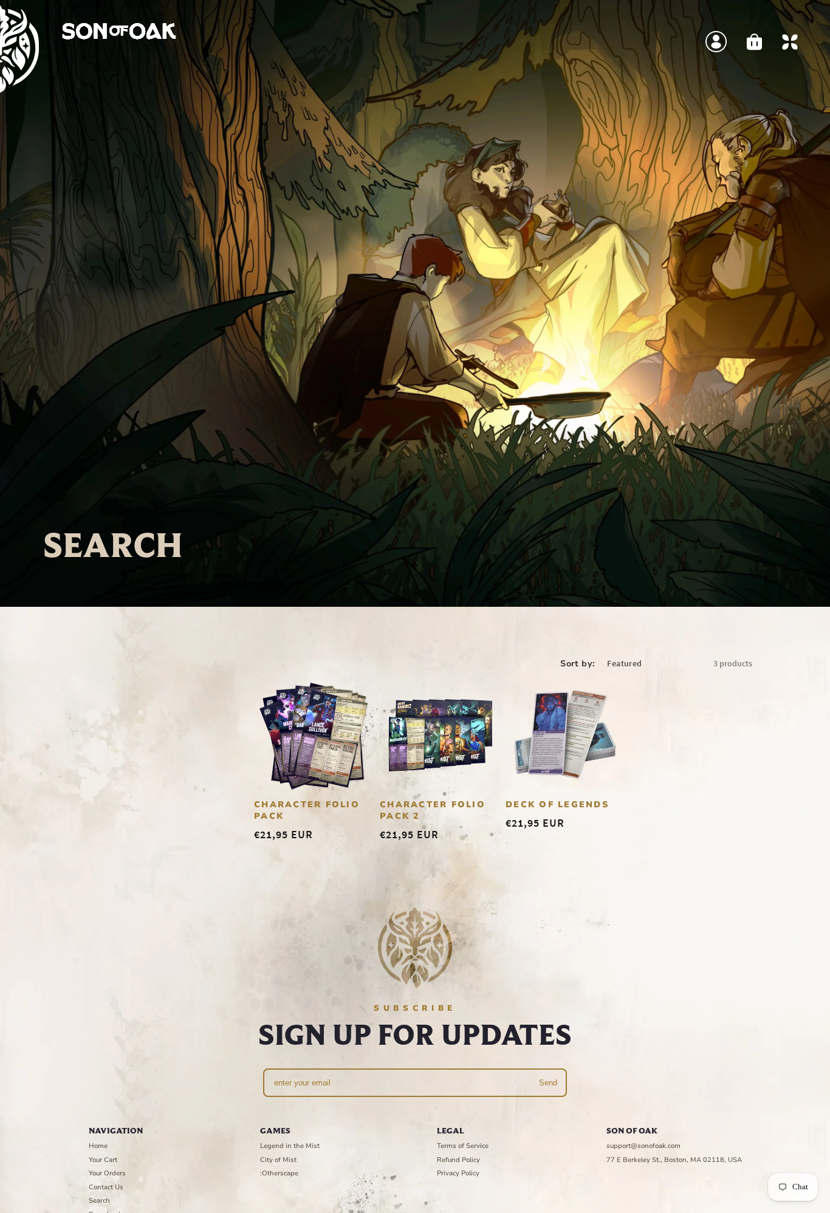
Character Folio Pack (307, 810)
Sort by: (577, 663)
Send (548, 1082)
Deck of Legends (557, 804)
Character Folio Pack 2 (432, 810)
